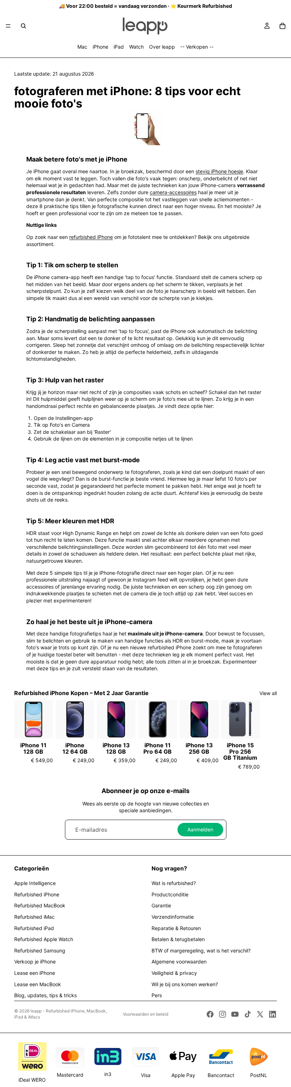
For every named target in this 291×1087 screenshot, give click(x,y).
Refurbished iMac (34, 917)
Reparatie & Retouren (176, 928)
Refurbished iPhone (36, 894)
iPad (119, 47)
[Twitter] (260, 1014)
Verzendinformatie (173, 917)
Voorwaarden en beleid (145, 1014)
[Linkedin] (272, 1014)
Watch (136, 47)
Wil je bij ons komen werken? (185, 984)
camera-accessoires (173, 192)
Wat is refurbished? (174, 883)
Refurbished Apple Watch (43, 939)
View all (268, 693)
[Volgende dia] (269, 735)
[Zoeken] (23, 26)
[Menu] (8, 26)
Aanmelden (200, 829)
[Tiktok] (247, 1014)
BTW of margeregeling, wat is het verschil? (201, 950)
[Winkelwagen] (282, 26)
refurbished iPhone (91, 237)
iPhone (100, 47)
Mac (82, 47)
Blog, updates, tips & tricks (45, 995)
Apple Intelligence (35, 883)
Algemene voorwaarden (179, 961)
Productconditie (170, 894)
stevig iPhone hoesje (219, 171)
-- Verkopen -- (197, 47)
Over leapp (162, 47)
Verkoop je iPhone (35, 961)
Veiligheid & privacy (174, 973)
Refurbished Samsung (39, 950)
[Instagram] (222, 1014)
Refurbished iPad (34, 928)
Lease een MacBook (37, 984)
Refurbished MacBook (39, 905)
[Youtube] (235, 1014)
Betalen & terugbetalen (178, 939)
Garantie (161, 905)
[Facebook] (210, 1014)
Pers (157, 995)
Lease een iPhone (34, 973)
